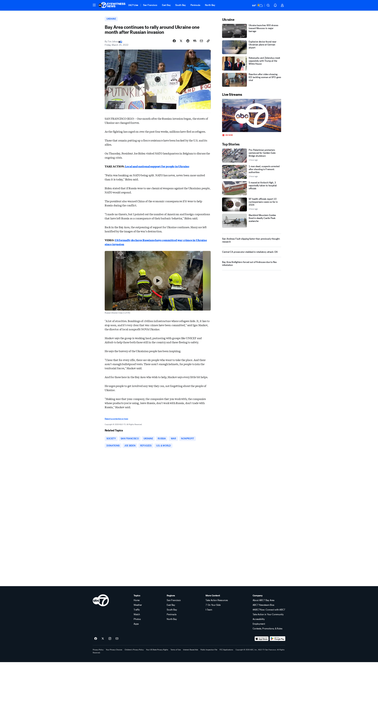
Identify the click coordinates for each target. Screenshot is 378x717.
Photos (137, 619)
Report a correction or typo (116, 418)
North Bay (210, 5)
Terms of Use (176, 650)
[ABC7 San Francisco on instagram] (110, 639)
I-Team (209, 610)
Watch (137, 614)
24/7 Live (133, 5)
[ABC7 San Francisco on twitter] (103, 639)
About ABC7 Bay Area (263, 600)
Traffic (137, 610)
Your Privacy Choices (114, 650)
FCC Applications (226, 650)
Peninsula (195, 5)
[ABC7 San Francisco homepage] (111, 5)
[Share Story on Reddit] (187, 40)
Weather (138, 605)
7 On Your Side (213, 605)
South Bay (180, 5)
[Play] (251, 115)
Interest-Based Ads (190, 650)
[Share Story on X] (181, 40)
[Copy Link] (208, 40)
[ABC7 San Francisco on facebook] (96, 639)
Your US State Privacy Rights (157, 650)
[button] (94, 5)
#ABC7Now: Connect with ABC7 (269, 610)
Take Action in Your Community (268, 614)
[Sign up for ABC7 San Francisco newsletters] (117, 639)
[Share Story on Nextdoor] (194, 40)
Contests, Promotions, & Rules (267, 628)
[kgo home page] (101, 600)
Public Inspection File (209, 650)
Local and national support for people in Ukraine (156, 166)
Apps (136, 624)
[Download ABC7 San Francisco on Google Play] (277, 638)
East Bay (166, 5)
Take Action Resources (217, 600)
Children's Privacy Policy (134, 650)
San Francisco (150, 5)
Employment (259, 624)
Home (137, 600)
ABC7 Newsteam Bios (263, 605)
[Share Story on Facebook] (174, 40)
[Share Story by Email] (201, 40)
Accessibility (259, 619)
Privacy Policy (98, 650)
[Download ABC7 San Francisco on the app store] (262, 638)
